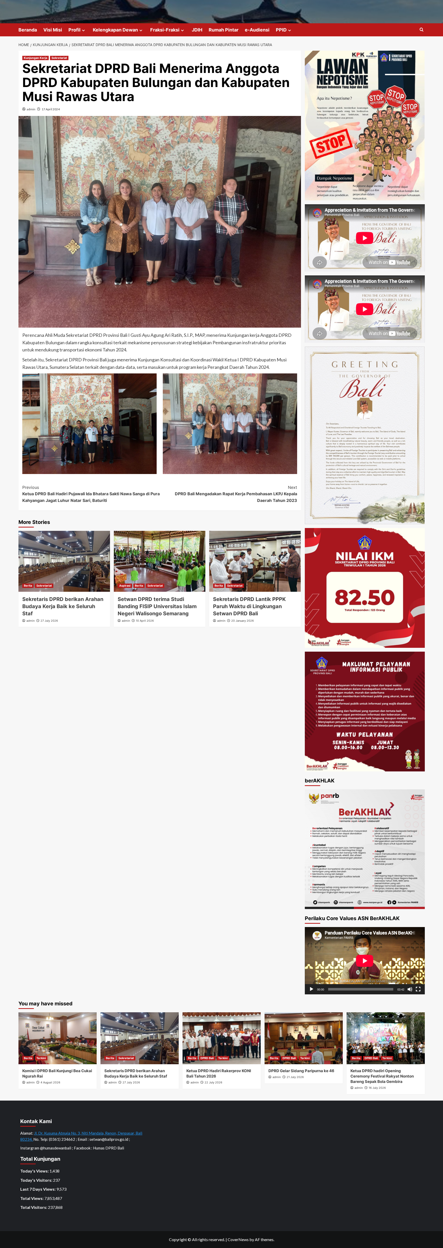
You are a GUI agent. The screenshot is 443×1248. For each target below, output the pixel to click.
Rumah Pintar (223, 30)
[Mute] (409, 989)
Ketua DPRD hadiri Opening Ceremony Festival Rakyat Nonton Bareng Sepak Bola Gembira (382, 1076)
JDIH (197, 30)
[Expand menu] (83, 30)
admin (31, 109)
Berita (28, 585)
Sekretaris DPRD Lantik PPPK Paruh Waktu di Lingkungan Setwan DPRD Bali (249, 606)
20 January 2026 (242, 620)
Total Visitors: (34, 1207)
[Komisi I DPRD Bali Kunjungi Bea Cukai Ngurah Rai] (57, 1038)
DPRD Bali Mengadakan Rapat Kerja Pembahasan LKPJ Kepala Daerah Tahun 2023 (236, 494)
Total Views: (32, 1198)
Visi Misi (52, 30)
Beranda (27, 30)
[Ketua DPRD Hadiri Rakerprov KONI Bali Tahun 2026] (222, 1038)
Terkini (41, 1058)
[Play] (311, 989)
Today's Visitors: (36, 1180)
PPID (281, 30)
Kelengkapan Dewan (115, 30)
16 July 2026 (377, 1088)
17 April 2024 (51, 109)
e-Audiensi (257, 30)
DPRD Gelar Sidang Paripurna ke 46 (301, 1070)
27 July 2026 (49, 620)
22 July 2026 (213, 1082)
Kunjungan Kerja (35, 58)
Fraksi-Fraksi (164, 30)
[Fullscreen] (418, 989)
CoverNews (238, 1239)
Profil (74, 30)
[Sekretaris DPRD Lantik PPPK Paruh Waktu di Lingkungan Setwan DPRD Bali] (255, 561)
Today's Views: (34, 1170)
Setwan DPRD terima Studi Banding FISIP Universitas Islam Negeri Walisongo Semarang (157, 606)
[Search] (421, 29)
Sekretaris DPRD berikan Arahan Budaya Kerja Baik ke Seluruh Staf (62, 606)
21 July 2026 (295, 1077)
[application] (365, 960)
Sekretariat (59, 58)
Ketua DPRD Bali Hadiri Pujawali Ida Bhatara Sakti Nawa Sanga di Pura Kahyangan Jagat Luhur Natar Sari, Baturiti (91, 494)
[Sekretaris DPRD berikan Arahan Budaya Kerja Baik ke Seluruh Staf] (64, 561)
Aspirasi (124, 585)
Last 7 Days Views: (38, 1189)
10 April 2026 (145, 620)
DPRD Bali (207, 1058)
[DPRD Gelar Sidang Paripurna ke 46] (304, 1038)
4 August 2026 (50, 1082)
